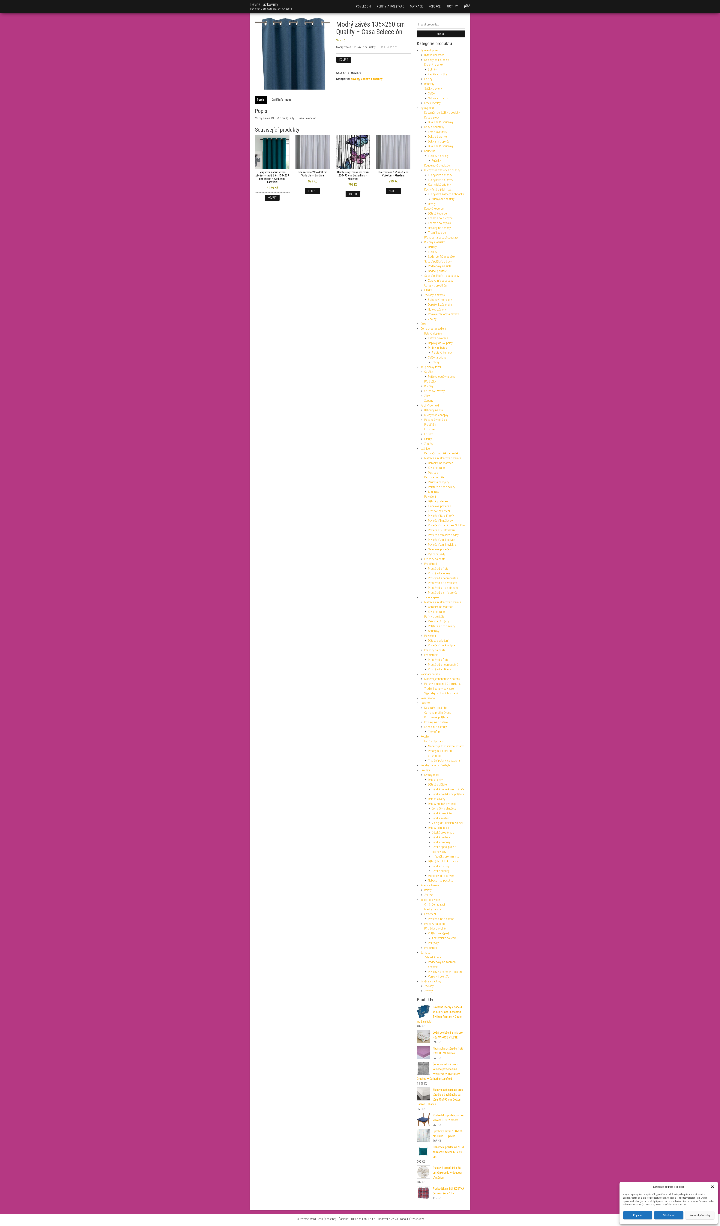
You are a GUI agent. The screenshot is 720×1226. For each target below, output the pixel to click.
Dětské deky (435, 780)
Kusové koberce (434, 208)
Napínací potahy (430, 674)
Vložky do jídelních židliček (447, 823)
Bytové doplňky (430, 50)
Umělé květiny (432, 103)
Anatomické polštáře (444, 938)
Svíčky (432, 93)
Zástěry (428, 444)
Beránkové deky (437, 132)
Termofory (434, 732)
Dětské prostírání (442, 813)
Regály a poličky (437, 74)
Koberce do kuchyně (440, 218)
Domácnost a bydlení (433, 328)
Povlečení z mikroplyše (441, 540)
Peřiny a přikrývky (438, 482)
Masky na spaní (433, 909)
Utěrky (432, 204)
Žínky (427, 396)
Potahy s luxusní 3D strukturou (442, 684)
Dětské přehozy (441, 842)
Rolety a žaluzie (430, 885)
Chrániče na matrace (440, 463)
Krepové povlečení (439, 511)
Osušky (432, 247)
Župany (428, 400)
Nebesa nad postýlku (440, 880)
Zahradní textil (432, 957)
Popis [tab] (260, 99)
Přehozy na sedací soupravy (441, 237)
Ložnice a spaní (430, 597)
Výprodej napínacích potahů (441, 693)
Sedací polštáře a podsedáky (441, 276)
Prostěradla (431, 564)
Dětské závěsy (436, 799)
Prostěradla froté (438, 568)
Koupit (343, 59)
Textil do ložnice (430, 900)
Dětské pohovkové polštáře (448, 789)
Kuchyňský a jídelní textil (439, 189)
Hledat (441, 34)
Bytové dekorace (434, 55)
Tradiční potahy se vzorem (440, 688)
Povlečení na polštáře (441, 919)
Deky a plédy (432, 117)
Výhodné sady (436, 554)
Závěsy (354, 79)
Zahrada (425, 952)
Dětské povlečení (438, 501)
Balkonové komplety (440, 300)
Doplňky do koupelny (436, 60)
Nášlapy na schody (439, 228)
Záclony (429, 986)
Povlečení (363, 6)
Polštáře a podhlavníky (441, 487)
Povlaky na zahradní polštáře (445, 972)
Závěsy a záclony (371, 79)
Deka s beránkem (438, 136)
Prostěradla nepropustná (443, 578)
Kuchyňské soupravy (440, 180)
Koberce (435, 6)
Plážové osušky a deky (441, 376)
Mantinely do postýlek (441, 876)
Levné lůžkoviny (264, 4)
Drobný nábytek (433, 64)
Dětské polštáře (437, 784)
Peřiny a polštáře (390, 6)
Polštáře (425, 703)
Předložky (430, 381)
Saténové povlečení (440, 549)
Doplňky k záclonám (440, 304)
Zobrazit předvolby (700, 1215)
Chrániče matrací (434, 904)
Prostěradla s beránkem (442, 583)
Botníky (432, 69)
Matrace (416, 6)
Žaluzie (428, 895)
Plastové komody (442, 352)
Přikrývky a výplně (435, 928)
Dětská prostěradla (443, 832)
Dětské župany (440, 871)
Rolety (428, 890)
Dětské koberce (437, 213)
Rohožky (429, 84)
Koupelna (429, 151)
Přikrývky (433, 943)
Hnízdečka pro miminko (445, 856)
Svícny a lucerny (438, 98)
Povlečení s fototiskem (441, 530)
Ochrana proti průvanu (437, 712)
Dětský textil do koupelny (443, 861)
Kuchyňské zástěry (439, 184)
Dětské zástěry (441, 818)
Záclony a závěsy (434, 295)
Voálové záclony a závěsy (443, 314)
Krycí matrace (436, 468)
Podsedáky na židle (439, 266)
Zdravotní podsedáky (440, 280)
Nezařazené (428, 698)
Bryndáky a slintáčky (444, 808)
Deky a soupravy (434, 127)
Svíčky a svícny (433, 88)
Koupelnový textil (431, 367)
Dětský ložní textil (438, 828)
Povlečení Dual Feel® (441, 516)
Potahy (425, 736)
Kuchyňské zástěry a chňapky (442, 170)
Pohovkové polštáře (436, 717)
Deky (423, 324)
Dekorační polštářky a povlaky (442, 112)
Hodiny (428, 79)
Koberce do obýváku (440, 223)
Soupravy (433, 492)
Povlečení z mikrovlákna (442, 544)
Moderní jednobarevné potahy (442, 679)
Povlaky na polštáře (436, 722)
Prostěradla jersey (439, 573)
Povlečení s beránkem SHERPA (446, 525)
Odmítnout (669, 1215)
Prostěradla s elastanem (443, 588)
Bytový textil (428, 108)
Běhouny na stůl (433, 410)
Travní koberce (437, 232)
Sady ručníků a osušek (441, 256)
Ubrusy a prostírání (435, 285)
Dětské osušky (440, 866)
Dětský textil (431, 775)
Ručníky (452, 6)
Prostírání (430, 424)
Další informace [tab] (282, 99)
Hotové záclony (437, 309)
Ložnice (425, 448)
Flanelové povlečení (440, 506)
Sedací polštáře (437, 271)
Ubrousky (430, 429)
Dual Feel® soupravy (440, 122)
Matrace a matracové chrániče (442, 458)
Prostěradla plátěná (440, 669)
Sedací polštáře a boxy (438, 261)
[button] (712, 1187)
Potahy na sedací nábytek (436, 765)
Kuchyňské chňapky (440, 175)
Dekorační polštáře (435, 708)
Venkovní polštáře (438, 976)
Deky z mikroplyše (438, 141)
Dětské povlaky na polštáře (448, 794)
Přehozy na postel (435, 559)
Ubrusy (428, 434)
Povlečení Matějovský (441, 520)
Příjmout (638, 1215)
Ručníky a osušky (438, 156)
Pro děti (425, 770)
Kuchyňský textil (430, 405)
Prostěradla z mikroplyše (443, 592)
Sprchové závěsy (434, 391)
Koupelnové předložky (437, 165)
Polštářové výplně (438, 933)
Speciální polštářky (435, 727)
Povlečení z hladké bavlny (443, 535)
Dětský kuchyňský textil (442, 804)
